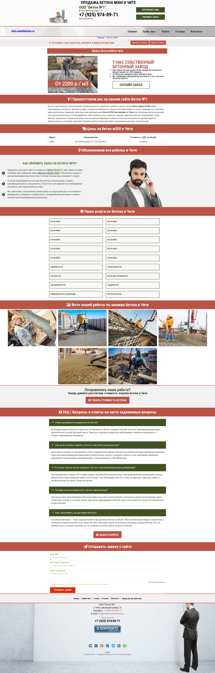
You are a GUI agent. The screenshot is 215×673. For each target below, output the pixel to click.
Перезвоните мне (150, 10)
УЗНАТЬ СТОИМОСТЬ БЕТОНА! (109, 400)
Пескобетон (56, 276)
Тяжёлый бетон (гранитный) (63, 294)
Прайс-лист (149, 31)
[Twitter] (113, 645)
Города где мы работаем (132, 598)
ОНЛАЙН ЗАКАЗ (131, 85)
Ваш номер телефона (59, 563)
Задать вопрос (157, 42)
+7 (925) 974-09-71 (98, 15)
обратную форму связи (48, 173)
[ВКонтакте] (90, 645)
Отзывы (180, 31)
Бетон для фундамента (117, 276)
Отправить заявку (63, 590)
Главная (132, 31)
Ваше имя (54, 554)
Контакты (196, 31)
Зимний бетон (57, 267)
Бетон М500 (55, 258)
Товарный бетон (114, 267)
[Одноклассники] (101, 645)
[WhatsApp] (124, 645)
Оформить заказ (150, 17)
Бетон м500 (112, 222)
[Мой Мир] (107, 645)
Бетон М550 (112, 258)
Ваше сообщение (57, 571)
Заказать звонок (139, 42)
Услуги (165, 31)
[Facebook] (96, 645)
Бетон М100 (55, 222)
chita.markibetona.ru (22, 31)
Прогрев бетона (114, 294)
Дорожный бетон (58, 285)
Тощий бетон (113, 285)
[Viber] (118, 645)
